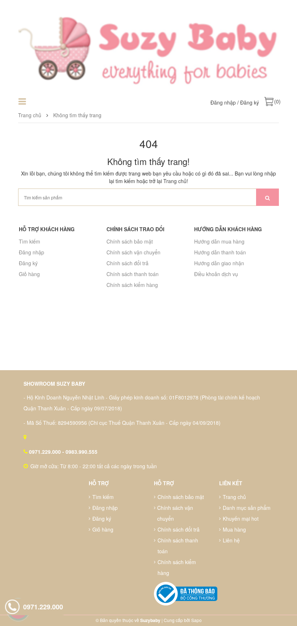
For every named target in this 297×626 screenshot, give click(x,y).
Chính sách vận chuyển (133, 252)
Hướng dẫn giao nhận (219, 263)
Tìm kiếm (29, 241)
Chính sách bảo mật (129, 241)
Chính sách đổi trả (127, 263)
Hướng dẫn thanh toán (220, 252)
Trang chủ (175, 181)
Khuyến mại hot (241, 518)
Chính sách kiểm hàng (132, 284)
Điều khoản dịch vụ (216, 274)
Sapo (196, 620)
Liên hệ (231, 540)
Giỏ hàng (29, 274)
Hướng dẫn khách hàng (228, 229)
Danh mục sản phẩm (247, 507)
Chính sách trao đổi (135, 229)
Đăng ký (249, 102)
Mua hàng (234, 529)
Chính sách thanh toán (132, 274)
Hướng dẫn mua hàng (219, 241)
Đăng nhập (223, 102)
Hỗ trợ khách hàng (47, 229)
